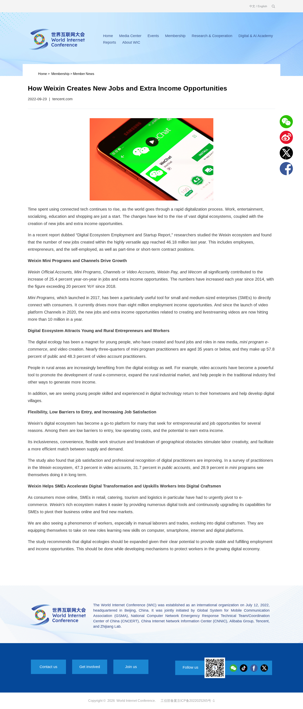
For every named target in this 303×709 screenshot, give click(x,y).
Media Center (130, 36)
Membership (175, 36)
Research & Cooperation (212, 36)
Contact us (48, 667)
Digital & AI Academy (255, 36)
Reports (109, 42)
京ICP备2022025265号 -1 (196, 700)
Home (108, 36)
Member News (83, 74)
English (262, 6)
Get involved (89, 667)
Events (153, 36)
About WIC (131, 42)
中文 (252, 6)
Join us (131, 667)
